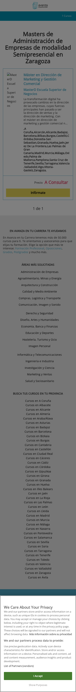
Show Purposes (38, 685)
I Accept (38, 676)
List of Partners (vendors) (19, 666)
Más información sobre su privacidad (50, 634)
